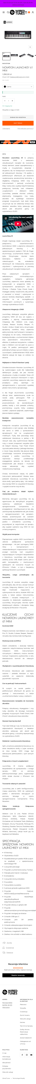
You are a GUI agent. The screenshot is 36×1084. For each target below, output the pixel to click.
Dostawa (9, 953)
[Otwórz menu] (3, 12)
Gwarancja (10, 948)
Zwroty (9, 943)
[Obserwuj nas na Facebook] (22, 1055)
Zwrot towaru (25, 1015)
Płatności (23, 1004)
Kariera (22, 1022)
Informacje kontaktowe (6, 1058)
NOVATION (6, 63)
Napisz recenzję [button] (18, 975)
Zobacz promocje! (18, 5)
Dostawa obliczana (16, 77)
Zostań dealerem (26, 1038)
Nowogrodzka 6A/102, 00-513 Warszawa (7, 1005)
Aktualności (6, 1062)
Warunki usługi (25, 1019)
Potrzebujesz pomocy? (26, 128)
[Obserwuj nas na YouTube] (31, 1055)
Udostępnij (6, 128)
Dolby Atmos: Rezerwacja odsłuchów (25, 1032)
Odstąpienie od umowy (25, 1043)
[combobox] (18, 86)
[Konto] (33, 12)
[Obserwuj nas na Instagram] (26, 1055)
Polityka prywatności (6, 1067)
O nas (4, 1053)
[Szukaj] (8, 12)
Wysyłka (23, 1008)
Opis (4, 154)
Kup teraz (18, 123)
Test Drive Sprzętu (26, 1026)
